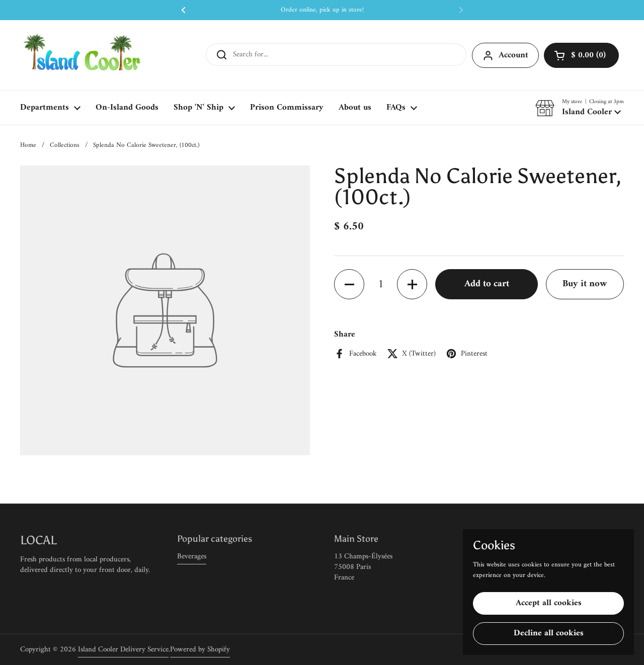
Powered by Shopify (200, 649)
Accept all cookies (549, 603)
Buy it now (584, 284)
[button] (581, 55)
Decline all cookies (549, 633)
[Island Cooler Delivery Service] (82, 55)
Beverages (191, 556)
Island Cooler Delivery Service (123, 649)
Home (28, 145)
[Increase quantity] (412, 285)
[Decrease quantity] (349, 285)
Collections (64, 145)
